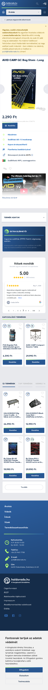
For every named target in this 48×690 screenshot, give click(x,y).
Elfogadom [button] (24, 670)
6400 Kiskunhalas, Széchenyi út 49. (25, 567)
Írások (7, 517)
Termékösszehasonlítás (16, 528)
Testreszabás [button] (24, 681)
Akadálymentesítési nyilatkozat (17, 605)
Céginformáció (10, 588)
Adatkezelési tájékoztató (15, 596)
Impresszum (9, 601)
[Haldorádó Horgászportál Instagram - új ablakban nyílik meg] (21, 616)
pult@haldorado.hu (11, 52)
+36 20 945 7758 (18, 552)
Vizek (7, 522)
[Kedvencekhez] (10, 169)
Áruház (8, 506)
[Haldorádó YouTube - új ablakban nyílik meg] (8, 616)
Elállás (7, 609)
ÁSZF (6, 592)
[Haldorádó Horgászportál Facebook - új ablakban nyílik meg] (15, 616)
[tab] (9, 384)
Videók (7, 512)
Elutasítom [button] (24, 675)
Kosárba (11, 126)
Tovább (24, 487)
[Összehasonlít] (5, 169)
